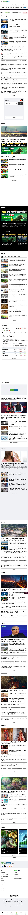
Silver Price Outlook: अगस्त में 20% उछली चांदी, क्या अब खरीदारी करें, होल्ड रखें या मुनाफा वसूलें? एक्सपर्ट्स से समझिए (17, 275)
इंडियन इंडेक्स (22, 7)
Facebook (2, 866)
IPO (19, 4)
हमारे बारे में (4, 899)
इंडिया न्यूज (3, 522)
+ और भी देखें (14, 358)
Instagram (7, 866)
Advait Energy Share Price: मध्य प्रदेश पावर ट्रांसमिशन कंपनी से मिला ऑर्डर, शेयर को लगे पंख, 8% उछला (13, 76)
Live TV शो (3, 889)
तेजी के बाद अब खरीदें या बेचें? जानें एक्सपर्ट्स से (17, 169)
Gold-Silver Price (4, 7)
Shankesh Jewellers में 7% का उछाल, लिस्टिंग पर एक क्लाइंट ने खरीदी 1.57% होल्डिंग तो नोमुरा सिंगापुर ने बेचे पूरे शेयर (14, 65)
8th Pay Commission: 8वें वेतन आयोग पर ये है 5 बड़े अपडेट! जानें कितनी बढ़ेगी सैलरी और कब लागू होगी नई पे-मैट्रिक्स (17, 290)
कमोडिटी (15, 872)
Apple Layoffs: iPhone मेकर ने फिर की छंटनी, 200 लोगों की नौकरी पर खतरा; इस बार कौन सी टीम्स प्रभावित (18, 423)
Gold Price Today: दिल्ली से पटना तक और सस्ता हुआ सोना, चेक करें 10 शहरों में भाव (18, 306)
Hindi (13, 863)
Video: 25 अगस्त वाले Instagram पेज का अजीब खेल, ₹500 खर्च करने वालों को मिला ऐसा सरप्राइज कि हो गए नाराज (18, 479)
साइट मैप (16, 901)
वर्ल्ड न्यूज (2, 623)
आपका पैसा (11, 4)
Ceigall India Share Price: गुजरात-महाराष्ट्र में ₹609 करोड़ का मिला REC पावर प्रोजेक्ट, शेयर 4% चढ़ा (13, 140)
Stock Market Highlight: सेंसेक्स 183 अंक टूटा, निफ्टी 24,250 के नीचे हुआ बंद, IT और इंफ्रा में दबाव (14, 54)
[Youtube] (12, 866)
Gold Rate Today (4, 874)
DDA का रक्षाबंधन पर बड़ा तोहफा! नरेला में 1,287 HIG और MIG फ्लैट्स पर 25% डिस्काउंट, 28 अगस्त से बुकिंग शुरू (18, 285)
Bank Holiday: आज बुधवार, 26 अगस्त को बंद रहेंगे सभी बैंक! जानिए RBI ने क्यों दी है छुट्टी (17, 300)
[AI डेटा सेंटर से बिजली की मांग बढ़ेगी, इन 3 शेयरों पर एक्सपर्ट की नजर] (4, 21)
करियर (13, 901)
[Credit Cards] (25, 593)
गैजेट (11, 7)
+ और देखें (14, 117)
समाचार (7, 4)
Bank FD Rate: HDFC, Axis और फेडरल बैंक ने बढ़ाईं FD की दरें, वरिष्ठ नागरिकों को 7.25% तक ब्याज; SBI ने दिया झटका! (18, 37)
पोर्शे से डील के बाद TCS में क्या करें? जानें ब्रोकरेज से (17, 160)
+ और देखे (14, 95)
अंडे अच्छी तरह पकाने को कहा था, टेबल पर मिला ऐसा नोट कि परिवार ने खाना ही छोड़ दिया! (18, 473)
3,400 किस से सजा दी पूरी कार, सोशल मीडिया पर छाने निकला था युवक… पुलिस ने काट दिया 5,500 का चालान (18, 489)
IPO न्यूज (3, 572)
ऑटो (13, 7)
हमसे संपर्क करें (9, 899)
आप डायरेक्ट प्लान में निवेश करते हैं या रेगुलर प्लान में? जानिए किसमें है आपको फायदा (18, 316)
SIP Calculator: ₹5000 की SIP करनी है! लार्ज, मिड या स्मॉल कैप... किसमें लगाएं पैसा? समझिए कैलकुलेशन (17, 42)
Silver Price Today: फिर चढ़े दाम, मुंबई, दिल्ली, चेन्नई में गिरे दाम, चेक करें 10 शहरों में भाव (17, 295)
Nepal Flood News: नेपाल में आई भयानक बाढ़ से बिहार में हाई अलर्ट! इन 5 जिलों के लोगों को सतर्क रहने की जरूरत (13, 50)
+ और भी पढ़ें (14, 320)
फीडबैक (13, 899)
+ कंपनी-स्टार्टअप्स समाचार (14, 442)
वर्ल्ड (8, 7)
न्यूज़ (2, 878)
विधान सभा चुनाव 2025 (18, 878)
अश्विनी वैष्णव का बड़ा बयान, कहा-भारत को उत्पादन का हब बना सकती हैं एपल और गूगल (18, 427)
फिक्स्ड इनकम (16, 874)
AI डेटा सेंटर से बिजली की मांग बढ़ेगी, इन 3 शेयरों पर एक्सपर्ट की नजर (17, 20)
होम (1, 4)
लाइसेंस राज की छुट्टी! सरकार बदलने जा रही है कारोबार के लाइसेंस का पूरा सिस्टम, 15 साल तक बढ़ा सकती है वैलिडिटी (18, 438)
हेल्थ (26, 4)
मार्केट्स (2, 884)
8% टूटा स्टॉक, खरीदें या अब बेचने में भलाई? (16, 164)
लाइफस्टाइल (17, 7)
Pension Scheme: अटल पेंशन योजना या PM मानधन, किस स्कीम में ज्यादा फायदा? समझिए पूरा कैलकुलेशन (17, 311)
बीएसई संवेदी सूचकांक (6, 328)
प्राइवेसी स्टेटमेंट (22, 899)
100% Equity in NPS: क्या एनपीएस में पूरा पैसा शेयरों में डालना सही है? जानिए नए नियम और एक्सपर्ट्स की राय (13, 69)
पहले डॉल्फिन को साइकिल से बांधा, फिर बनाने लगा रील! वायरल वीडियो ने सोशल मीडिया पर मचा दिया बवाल (17, 484)
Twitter (5, 866)
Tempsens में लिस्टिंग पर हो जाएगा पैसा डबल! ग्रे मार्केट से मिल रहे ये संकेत (13, 46)
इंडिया (16, 4)
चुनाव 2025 (3, 891)
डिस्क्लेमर (17, 899)
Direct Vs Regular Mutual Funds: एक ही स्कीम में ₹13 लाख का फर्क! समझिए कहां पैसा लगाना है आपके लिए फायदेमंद (18, 280)
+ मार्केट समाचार (14, 180)
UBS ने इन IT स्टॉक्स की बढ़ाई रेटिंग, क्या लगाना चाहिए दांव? (13, 157)
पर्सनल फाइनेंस (16, 876)
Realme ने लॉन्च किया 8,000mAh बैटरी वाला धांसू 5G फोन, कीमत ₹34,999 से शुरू (14, 73)
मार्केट (4, 4)
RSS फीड (20, 901)
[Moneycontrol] (6, 1)
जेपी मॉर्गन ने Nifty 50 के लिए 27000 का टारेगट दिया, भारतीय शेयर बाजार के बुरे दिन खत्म (17, 25)
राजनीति (2, 880)
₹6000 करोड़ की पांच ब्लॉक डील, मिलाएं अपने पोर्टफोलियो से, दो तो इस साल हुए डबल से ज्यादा (18, 31)
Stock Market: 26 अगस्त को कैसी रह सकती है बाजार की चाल (17, 175)
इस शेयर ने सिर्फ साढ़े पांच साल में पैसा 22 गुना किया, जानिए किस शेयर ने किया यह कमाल (13, 57)
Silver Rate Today (4, 876)
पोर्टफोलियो (3, 882)
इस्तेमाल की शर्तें (8, 901)
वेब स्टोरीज (22, 4)
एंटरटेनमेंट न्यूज (4, 673)
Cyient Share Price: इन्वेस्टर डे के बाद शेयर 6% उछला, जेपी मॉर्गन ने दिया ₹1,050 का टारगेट (13, 88)
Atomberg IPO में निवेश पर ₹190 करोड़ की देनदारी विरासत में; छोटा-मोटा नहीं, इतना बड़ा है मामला (13, 398)
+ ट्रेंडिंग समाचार (14, 493)
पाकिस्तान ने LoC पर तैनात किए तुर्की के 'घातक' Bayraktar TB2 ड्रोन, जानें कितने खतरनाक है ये (13, 61)
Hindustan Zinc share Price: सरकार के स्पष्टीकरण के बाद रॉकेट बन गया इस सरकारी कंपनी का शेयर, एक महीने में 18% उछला (14, 92)
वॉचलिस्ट (2, 886)
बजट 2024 (3, 872)
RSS (9, 866)
